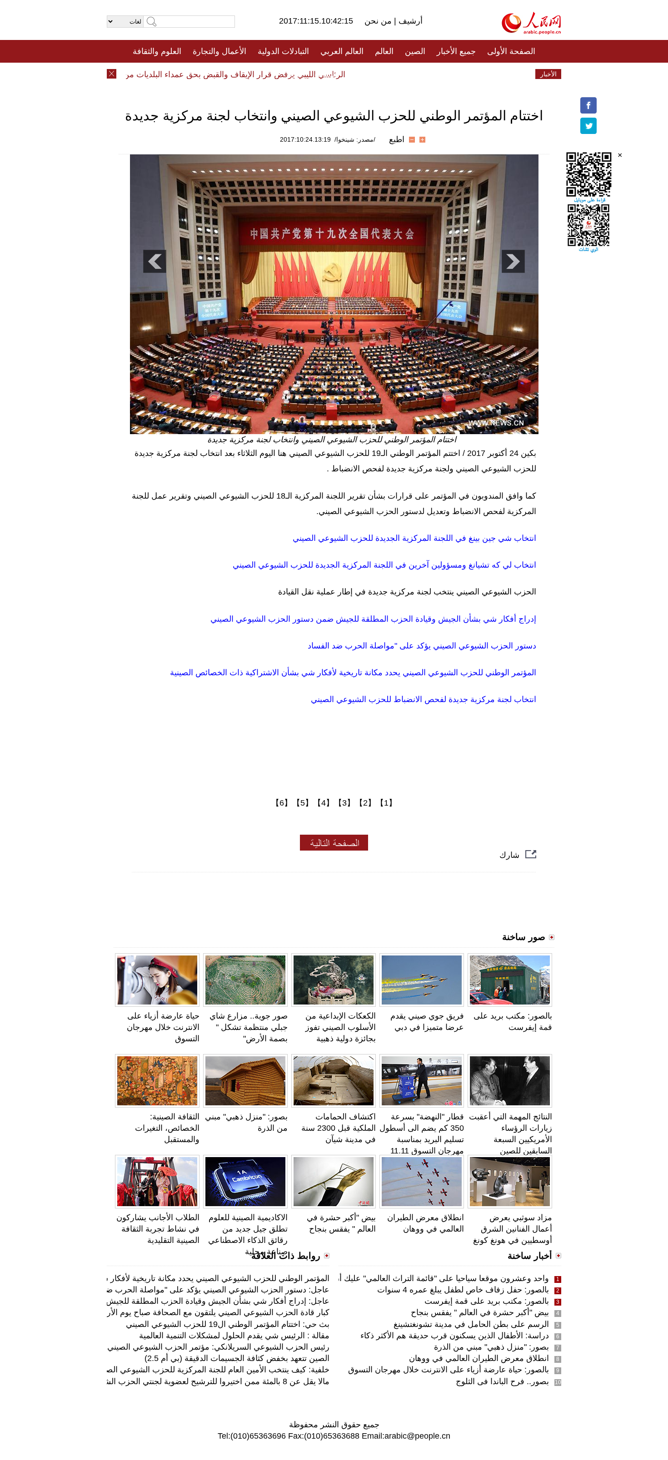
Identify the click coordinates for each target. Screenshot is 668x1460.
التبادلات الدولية (283, 51)
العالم (384, 51)
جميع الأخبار (456, 51)
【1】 (386, 802)
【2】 (365, 802)
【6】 (281, 802)
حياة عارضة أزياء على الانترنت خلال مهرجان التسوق (163, 1027)
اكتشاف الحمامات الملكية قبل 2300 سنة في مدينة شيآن (338, 1128)
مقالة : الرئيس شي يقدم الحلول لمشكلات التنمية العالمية (234, 1335)
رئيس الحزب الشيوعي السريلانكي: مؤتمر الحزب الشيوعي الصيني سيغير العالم (196, 1346)
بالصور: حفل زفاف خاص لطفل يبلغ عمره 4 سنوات (463, 1289)
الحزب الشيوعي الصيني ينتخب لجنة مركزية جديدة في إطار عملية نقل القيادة (407, 591)
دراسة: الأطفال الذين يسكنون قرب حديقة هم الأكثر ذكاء (454, 1335)
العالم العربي (342, 51)
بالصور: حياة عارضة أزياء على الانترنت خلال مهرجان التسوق (448, 1369)
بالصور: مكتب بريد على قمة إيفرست (486, 1301)
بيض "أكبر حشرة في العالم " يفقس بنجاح (480, 1312)
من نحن (379, 20)
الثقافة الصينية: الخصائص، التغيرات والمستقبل (167, 1128)
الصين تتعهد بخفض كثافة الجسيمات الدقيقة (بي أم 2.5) (237, 1358)
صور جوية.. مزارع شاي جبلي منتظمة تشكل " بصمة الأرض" (248, 1027)
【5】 (302, 802)
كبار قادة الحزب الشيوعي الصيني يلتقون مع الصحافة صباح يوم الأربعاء (212, 1312)
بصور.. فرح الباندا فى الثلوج (502, 1381)
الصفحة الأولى (511, 51)
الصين (415, 51)
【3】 (344, 802)
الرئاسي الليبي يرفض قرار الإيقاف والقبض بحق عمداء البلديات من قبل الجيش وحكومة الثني (210, 74)
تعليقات (327, 74)
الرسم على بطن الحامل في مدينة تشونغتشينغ (471, 1324)
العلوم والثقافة (157, 51)
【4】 (323, 802)
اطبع (396, 139)
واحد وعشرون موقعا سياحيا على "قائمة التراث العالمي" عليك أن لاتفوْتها (428, 1278)
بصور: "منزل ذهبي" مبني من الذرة (491, 1346)
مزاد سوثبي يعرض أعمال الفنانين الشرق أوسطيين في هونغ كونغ (512, 1229)
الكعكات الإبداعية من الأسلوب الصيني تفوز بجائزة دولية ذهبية (340, 1027)
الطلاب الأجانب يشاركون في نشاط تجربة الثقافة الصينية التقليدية (157, 1229)
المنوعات (366, 74)
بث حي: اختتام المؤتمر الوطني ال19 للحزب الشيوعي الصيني (227, 1324)
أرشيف (409, 20)
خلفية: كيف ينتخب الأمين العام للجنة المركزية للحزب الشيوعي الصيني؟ (209, 1369)
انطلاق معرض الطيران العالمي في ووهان (479, 1358)
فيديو (294, 74)
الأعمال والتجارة (219, 51)
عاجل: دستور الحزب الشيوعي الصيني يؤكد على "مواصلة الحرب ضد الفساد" (202, 1289)
